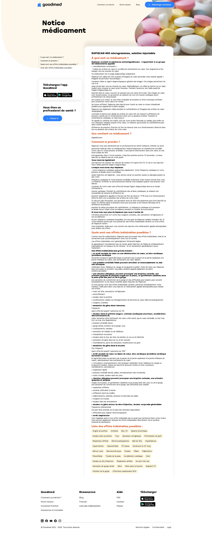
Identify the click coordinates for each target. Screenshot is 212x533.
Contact (120, 502)
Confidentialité (158, 527)
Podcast (83, 502)
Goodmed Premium (49, 506)
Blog (138, 5)
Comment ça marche (105, 5)
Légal (169, 527)
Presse (120, 506)
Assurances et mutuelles (52, 510)
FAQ (118, 497)
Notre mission (125, 5)
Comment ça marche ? (51, 497)
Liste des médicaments (89, 506)
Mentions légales (143, 527)
